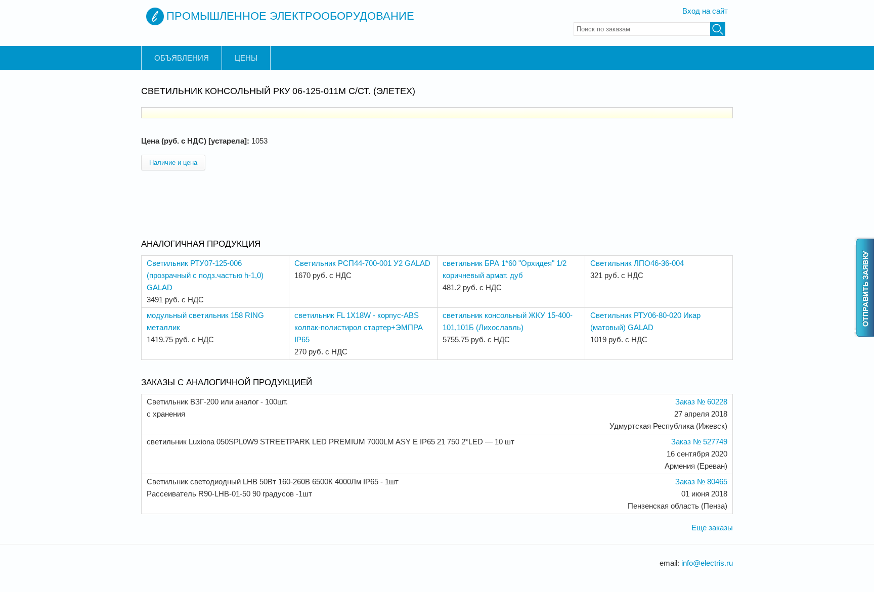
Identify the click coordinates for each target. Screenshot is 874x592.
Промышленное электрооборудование (290, 16)
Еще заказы (712, 527)
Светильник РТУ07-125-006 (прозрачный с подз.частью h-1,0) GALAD (205, 275)
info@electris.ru (707, 563)
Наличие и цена (173, 162)
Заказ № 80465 (701, 481)
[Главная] (155, 16)
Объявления (181, 58)
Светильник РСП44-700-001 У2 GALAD (362, 263)
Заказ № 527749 (699, 441)
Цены (246, 58)
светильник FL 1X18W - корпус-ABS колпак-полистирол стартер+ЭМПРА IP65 (358, 327)
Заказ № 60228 (701, 401)
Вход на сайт (705, 11)
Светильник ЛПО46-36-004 (637, 263)
